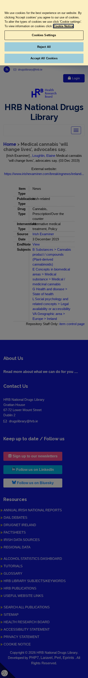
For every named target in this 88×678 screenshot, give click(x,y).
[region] (44, 32)
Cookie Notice (63, 26)
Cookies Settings (44, 35)
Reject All (44, 47)
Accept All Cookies (43, 58)
